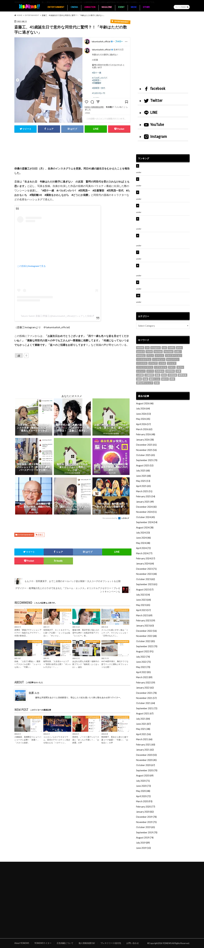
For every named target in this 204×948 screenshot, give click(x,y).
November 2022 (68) (146, 636)
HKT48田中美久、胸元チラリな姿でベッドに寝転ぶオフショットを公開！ (114, 664)
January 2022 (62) (145, 687)
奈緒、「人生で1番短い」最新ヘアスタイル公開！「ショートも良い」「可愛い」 (27, 664)
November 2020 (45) (146, 760)
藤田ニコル (154, 379)
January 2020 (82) (145, 811)
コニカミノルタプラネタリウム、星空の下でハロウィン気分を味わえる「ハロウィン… (56, 740)
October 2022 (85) (145, 641)
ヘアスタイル (160, 367)
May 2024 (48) (143, 543)
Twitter (156, 100)
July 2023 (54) (143, 594)
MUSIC (134, 7)
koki (164, 347)
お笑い (178, 351)
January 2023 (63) (145, 625)
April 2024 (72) (143, 548)
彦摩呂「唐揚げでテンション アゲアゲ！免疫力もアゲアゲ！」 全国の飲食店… (27, 633)
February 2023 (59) (145, 620)
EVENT (121, 7)
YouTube (157, 124)
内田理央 (170, 371)
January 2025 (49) (145, 501)
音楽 (157, 383)
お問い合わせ (132, 943)
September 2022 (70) (146, 646)
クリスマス (142, 363)
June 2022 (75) (143, 661)
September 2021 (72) (146, 708)
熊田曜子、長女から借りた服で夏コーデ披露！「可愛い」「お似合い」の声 (114, 740)
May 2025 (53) (143, 481)
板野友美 (182, 375)
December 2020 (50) (146, 755)
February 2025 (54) (145, 496)
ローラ (150, 371)
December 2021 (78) (146, 693)
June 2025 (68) (143, 475)
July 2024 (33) (143, 532)
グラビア (153, 363)
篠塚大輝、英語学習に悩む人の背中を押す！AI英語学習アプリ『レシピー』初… (85, 633)
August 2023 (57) (144, 589)
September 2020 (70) (146, 770)
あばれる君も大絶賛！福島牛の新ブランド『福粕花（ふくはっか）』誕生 (85, 664)
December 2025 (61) (146, 444)
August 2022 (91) (144, 651)
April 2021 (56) (143, 734)
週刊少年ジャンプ (144, 383)
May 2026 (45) (143, 419)
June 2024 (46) (143, 537)
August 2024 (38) (144, 527)
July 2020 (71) (143, 780)
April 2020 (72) (143, 796)
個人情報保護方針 (87, 943)
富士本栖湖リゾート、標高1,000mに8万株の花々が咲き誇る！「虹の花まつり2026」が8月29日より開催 (165, 222)
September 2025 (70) (146, 460)
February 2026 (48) (145, 434)
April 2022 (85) (143, 672)
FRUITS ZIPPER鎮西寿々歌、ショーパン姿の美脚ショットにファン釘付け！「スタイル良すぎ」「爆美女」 (165, 239)
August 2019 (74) (144, 837)
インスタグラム (143, 359)
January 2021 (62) (145, 749)
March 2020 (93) (144, 801)
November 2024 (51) (146, 512)
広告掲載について (65, 943)
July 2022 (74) (143, 656)
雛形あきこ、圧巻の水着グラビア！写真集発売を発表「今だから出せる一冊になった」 (164, 181)
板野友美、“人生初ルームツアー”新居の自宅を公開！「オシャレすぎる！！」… (57, 664)
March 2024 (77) (144, 553)
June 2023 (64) (143, 599)
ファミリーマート (144, 367)
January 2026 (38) (145, 439)
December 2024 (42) (146, 506)
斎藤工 (41, 534)
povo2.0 (140, 351)
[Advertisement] (72, 153)
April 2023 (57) (143, 610)
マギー (172, 367)
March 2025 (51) (144, 491)
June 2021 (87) (143, 723)
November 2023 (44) (146, 574)
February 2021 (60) (145, 744)
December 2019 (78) (146, 816)
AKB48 (140, 347)
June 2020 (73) (143, 786)
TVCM (149, 351)
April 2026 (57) (143, 424)
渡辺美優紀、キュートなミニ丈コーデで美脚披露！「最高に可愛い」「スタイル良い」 (164, 254)
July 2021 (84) (143, 718)
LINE (154, 112)
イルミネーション (173, 355)
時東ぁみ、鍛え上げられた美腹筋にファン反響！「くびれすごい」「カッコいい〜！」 (163, 194)
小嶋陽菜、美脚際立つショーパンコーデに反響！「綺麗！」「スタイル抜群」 (27, 740)
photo (179, 347)
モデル (180, 367)
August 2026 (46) (144, 403)
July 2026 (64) (143, 408)
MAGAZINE (107, 7)
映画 (164, 375)
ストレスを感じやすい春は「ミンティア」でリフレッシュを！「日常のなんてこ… (114, 633)
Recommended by (110, 518)
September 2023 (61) (146, 584)
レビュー (141, 371)
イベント (159, 355)
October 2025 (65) (145, 455)
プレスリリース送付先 (110, 943)
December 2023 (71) (146, 568)
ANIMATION (89, 7)
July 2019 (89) (143, 842)
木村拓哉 (172, 375)
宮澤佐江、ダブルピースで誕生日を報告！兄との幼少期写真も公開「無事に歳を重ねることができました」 (164, 269)
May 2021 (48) (143, 729)
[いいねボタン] (19, 355)
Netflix (171, 347)
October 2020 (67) (145, 765)
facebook (157, 88)
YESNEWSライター (42, 943)
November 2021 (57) (146, 698)
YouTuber (168, 351)
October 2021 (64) (145, 703)
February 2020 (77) (145, 806)
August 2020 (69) (144, 775)
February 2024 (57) (145, 558)
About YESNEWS (21, 943)
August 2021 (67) (144, 713)
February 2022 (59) (145, 682)
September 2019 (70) (146, 832)
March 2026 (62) (144, 429)
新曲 (157, 375)
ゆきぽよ (141, 355)
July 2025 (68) (143, 470)
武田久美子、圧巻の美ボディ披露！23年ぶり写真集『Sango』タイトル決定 (164, 297)
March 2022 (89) (144, 677)
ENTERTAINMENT (56, 7)
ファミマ (171, 363)
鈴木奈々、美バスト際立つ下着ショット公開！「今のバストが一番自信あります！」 (164, 284)
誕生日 (165, 379)
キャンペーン (172, 359)
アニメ (150, 355)
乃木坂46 (160, 371)
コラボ (162, 363)
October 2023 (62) (145, 579)
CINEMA (74, 7)
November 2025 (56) (146, 450)
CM (147, 347)
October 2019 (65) (145, 827)
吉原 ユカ (34, 692)
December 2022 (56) (146, 631)
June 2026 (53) (143, 413)
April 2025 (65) (143, 486)
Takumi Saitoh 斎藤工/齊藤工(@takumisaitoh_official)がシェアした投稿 (56, 316)
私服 (145, 379)
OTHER (146, 7)
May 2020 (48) (143, 791)
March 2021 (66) (144, 739)
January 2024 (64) (145, 563)
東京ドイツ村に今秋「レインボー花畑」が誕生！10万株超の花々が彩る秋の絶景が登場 (163, 207)
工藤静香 (149, 375)
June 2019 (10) (143, 848)
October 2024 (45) (145, 517)
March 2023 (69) (144, 615)
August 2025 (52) (144, 465)
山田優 (140, 375)
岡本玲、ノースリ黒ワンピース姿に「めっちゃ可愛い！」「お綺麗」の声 (85, 740)
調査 (172, 379)
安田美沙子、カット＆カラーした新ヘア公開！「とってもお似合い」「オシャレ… (56, 633)
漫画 (139, 379)
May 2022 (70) (143, 667)
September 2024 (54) (146, 522)
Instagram (158, 136)
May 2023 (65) (143, 605)
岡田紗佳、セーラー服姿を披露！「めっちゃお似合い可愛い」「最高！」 (164, 167)
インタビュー (158, 359)
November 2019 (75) (146, 822)
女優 (178, 371)
